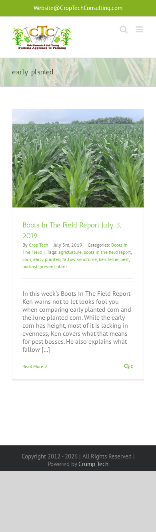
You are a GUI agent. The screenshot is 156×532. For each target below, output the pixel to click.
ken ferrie (108, 259)
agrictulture (70, 252)
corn (26, 259)
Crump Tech (93, 464)
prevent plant (53, 266)
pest (124, 259)
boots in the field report (107, 252)
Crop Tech (38, 245)
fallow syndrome (79, 259)
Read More (32, 366)
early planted (46, 259)
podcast (30, 266)
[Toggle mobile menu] (140, 29)
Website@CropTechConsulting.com (78, 8)
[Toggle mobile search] (124, 29)
